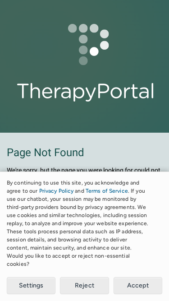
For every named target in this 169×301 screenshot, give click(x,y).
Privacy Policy (56, 191)
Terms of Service (107, 191)
